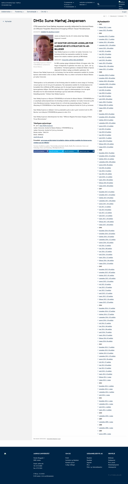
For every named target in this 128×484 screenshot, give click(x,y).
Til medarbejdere (69, 6)
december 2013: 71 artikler (106, 347)
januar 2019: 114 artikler (106, 147)
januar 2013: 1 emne (105, 380)
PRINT (81, 60)
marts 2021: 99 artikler (105, 63)
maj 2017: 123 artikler (105, 213)
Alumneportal (112, 467)
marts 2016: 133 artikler (106, 257)
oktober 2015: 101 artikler (106, 275)
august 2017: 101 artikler (106, 204)
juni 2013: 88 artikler (105, 365)
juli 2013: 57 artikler (105, 362)
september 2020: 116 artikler (107, 84)
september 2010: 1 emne (106, 416)
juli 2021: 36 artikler (105, 51)
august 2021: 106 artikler (106, 48)
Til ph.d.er (67, 4)
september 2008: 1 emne (106, 428)
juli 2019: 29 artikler (105, 129)
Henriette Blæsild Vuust (50, 32)
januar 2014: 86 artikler (105, 341)
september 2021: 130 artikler (107, 45)
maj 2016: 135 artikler (105, 251)
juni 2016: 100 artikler (105, 248)
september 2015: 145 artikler (107, 278)
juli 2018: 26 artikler (105, 168)
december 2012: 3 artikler (106, 386)
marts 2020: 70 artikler (105, 102)
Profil (67, 458)
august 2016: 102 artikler (106, 242)
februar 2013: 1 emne (105, 377)
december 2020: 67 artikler (106, 75)
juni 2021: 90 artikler (105, 54)
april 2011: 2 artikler (105, 407)
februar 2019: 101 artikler (106, 144)
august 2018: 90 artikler (106, 165)
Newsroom (113, 16)
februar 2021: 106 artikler (106, 66)
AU (104, 16)
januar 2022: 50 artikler (105, 30)
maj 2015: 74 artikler (105, 290)
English (124, 12)
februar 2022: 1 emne (105, 27)
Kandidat (89, 460)
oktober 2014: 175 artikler (106, 314)
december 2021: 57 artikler (106, 36)
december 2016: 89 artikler (106, 230)
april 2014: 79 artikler (105, 332)
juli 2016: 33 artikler (105, 245)
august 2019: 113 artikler (106, 126)
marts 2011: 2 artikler (105, 410)
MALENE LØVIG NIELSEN (70, 60)
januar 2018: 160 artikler (106, 186)
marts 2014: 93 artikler (105, 335)
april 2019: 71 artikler (105, 138)
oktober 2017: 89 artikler (106, 198)
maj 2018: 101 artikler (105, 174)
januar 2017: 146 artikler (106, 224)
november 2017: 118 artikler (107, 195)
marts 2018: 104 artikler (106, 180)
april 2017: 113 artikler (105, 216)
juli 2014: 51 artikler (105, 323)
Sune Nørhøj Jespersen (46, 125)
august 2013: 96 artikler (106, 359)
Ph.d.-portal (111, 462)
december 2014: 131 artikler (107, 308)
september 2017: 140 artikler (107, 201)
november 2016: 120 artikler (107, 233)
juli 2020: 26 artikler (105, 90)
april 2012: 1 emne (104, 395)
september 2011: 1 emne (106, 404)
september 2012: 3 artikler (106, 392)
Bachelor (89, 458)
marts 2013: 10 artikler (105, 374)
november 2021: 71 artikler (106, 39)
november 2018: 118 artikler (107, 156)
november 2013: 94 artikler (106, 350)
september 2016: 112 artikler (107, 239)
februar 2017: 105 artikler (106, 221)
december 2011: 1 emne (106, 401)
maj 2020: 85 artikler (105, 96)
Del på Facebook (39, 151)
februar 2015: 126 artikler (106, 299)
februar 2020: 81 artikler (106, 105)
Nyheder (120, 16)
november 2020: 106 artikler (107, 78)
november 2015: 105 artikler (107, 272)
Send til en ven (84, 151)
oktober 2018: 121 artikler (106, 159)
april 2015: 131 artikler (105, 293)
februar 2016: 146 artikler (106, 260)
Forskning (18, 12)
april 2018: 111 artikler (105, 177)
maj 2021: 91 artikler (105, 57)
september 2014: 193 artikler (107, 317)
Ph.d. (88, 465)
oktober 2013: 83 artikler (106, 353)
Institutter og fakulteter (86, 2)
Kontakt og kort (70, 462)
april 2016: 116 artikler (105, 254)
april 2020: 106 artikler (105, 99)
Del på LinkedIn (69, 151)
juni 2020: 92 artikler (105, 93)
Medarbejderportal (113, 465)
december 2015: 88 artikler (106, 269)
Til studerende (68, 2)
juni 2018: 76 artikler (105, 171)
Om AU (43, 12)
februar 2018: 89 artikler (106, 183)
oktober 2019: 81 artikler (106, 120)
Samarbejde (31, 12)
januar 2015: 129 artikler (106, 302)
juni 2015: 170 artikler (105, 287)
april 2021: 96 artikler (105, 60)
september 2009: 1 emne (106, 422)
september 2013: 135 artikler (107, 356)
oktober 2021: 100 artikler (106, 42)
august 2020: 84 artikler (106, 87)
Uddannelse (5, 12)
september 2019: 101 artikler (107, 123)
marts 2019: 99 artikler (105, 141)
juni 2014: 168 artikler (105, 326)
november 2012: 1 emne (106, 389)
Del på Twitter (53, 151)
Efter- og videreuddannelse (94, 467)
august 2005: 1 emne (105, 434)
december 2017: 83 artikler (106, 192)
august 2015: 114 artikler (106, 281)
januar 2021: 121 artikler (106, 69)
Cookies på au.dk (116, 475)
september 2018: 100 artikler (107, 162)
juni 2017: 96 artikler (105, 210)
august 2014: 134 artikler (106, 320)
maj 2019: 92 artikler (105, 135)
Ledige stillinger (70, 465)
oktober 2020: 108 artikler (106, 81)
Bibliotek (82, 4)
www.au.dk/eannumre (47, 476)
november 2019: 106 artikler (107, 117)
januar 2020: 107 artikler (106, 108)
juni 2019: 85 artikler (105, 132)
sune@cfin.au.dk (38, 137)
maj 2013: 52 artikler (105, 368)
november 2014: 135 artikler (107, 311)
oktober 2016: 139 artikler (106, 236)
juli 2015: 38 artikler (105, 284)
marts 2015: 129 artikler (106, 296)
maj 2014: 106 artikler (105, 329)
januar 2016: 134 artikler (106, 263)
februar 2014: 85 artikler (106, 338)
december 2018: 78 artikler (106, 153)
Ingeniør (89, 462)
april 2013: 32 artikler (105, 371)
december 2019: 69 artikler (106, 114)
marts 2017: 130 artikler (106, 218)
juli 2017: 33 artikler (105, 207)
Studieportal (111, 460)
